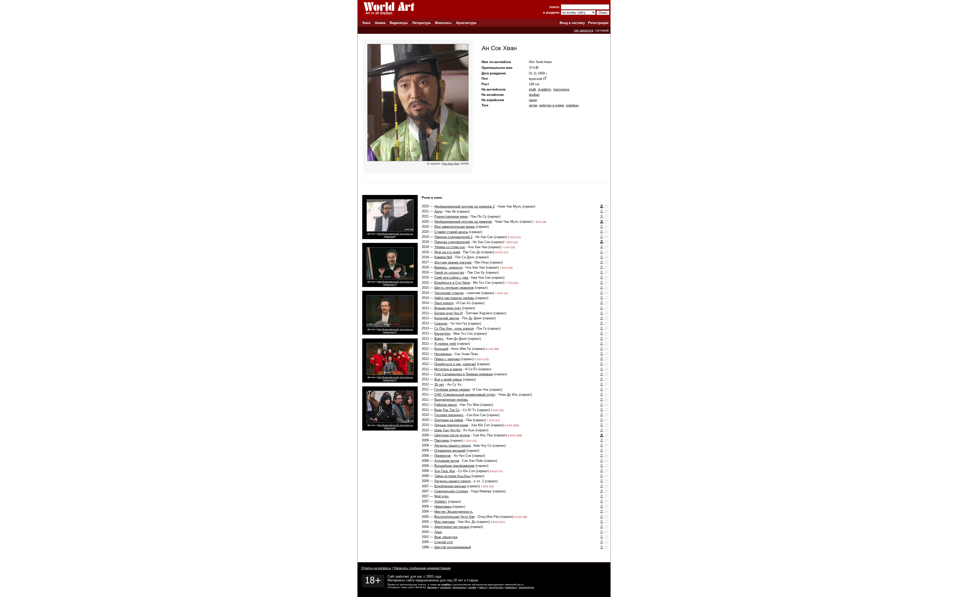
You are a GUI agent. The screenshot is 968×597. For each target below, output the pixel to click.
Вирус (439, 338)
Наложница (442, 354)
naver (533, 100)
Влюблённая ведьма (450, 486)
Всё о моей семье (448, 379)
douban (534, 95)
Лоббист (440, 501)
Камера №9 (443, 257)
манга (483, 587)
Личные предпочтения (451, 425)
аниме (472, 587)
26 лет (439, 384)
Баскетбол (442, 333)
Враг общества (445, 537)
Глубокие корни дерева (452, 389)
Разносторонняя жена (451, 216)
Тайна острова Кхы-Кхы (452, 476)
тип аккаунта (583, 30)
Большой (441, 349)
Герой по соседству (449, 272)
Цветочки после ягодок (452, 435)
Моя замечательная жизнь (454, 227)
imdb (532, 89)
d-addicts (544, 89)
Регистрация (598, 23)
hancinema (561, 89)
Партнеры (441, 440)
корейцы (572, 105)
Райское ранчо (445, 405)
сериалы (445, 587)
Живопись (443, 23)
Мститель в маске (448, 369)
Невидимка (442, 506)
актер (533, 105)
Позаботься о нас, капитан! (455, 364)
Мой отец (441, 496)
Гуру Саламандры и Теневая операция (463, 374)
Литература (421, 23)
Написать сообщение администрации (422, 568)
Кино (366, 23)
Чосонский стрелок (449, 293)
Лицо (438, 532)
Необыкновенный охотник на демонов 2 (395, 283)
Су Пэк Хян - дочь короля (454, 328)
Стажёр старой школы (451, 232)
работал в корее (551, 105)
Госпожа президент (449, 415)
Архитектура (466, 23)
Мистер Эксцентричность (453, 512)
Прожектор (442, 456)
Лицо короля (443, 303)
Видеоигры (399, 23)
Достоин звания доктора (452, 262)
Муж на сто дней (447, 252)
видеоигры (459, 587)
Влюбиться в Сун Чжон (452, 283)
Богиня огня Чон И (448, 313)
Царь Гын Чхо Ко (447, 430)
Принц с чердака (447, 359)
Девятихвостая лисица (451, 527)
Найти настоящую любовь (454, 298)
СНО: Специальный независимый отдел (464, 394)
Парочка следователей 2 (453, 237)
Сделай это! (443, 542)
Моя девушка (444, 522)
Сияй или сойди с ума (451, 277)
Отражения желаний (449, 450)
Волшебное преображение (454, 466)
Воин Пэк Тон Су (447, 410)
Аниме (380, 23)
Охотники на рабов (448, 420)
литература (496, 587)
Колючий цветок (446, 318)
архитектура (526, 587)
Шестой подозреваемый (452, 547)
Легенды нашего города (452, 445)
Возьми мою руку (447, 308)
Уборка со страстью (449, 247)
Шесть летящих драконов (454, 288)
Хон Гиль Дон (444, 471)
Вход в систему (572, 23)
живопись (511, 587)
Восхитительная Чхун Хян (454, 517)
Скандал (440, 323)
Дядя (438, 211)
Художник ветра (446, 461)
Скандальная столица (451, 491)
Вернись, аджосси (448, 267)
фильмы (432, 587)
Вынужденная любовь (451, 400)
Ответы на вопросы (376, 568)
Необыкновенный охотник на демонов (463, 221)
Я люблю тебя (445, 344)
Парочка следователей (452, 242)
